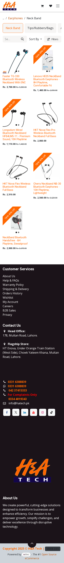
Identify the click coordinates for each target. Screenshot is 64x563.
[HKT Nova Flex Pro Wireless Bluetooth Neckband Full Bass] (47, 113)
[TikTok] (51, 412)
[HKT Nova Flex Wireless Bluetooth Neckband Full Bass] (17, 167)
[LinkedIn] (24, 412)
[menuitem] (13, 28)
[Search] (22, 39)
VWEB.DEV (53, 549)
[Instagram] (42, 412)
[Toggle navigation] (57, 6)
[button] (35, 39)
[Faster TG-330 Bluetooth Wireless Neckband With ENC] (17, 59)
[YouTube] (33, 412)
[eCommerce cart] (42, 5)
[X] (15, 412)
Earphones (15, 18)
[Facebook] (6, 412)
